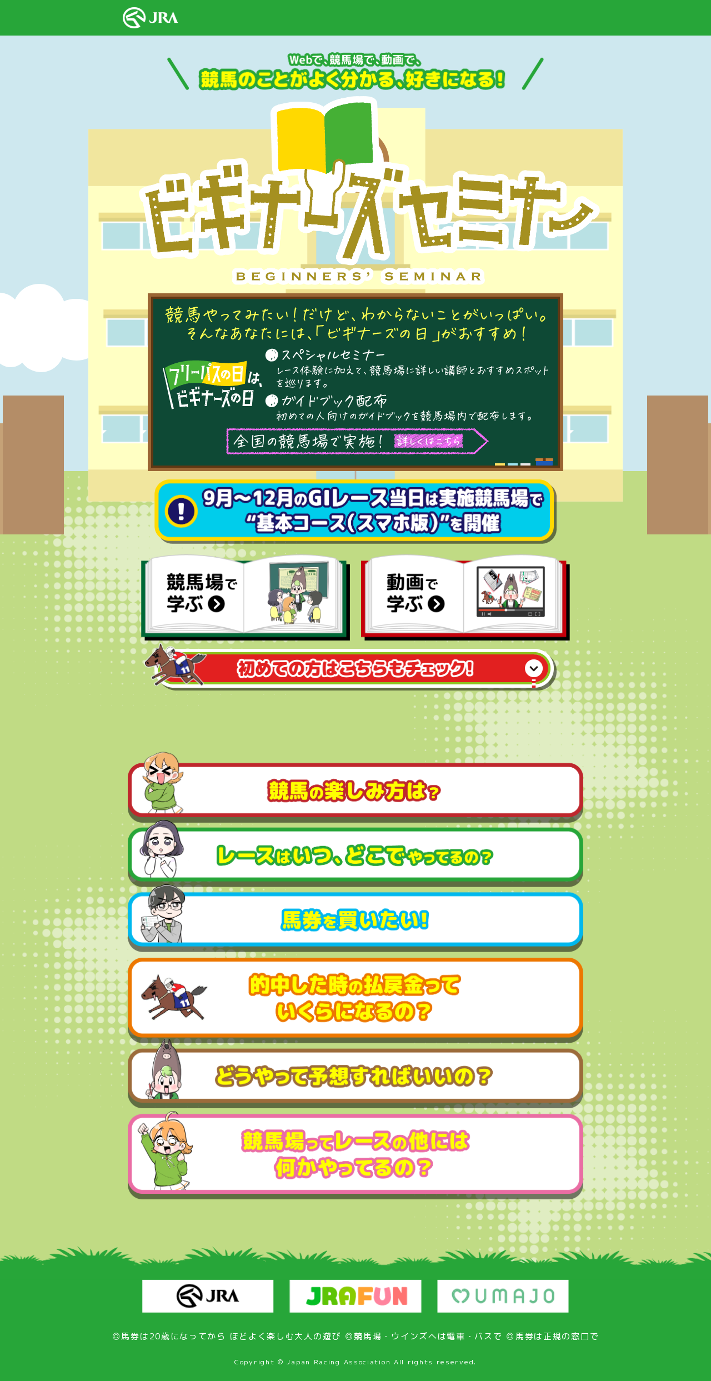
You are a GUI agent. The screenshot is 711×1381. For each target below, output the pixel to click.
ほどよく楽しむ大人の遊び (285, 1336)
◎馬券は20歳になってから (169, 1336)
